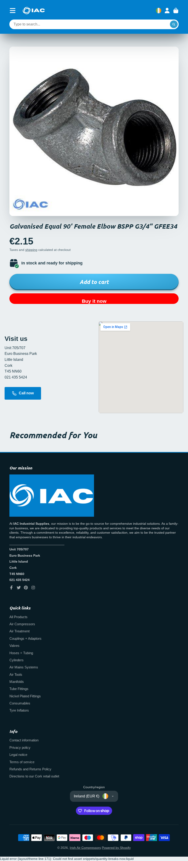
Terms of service (21, 762)
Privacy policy (19, 747)
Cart (176, 10)
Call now (26, 393)
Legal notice (18, 755)
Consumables (19, 703)
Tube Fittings (18, 689)
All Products (18, 617)
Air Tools (15, 674)
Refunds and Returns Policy (30, 769)
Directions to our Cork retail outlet (34, 776)
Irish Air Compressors (85, 848)
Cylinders (16, 660)
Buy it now (94, 301)
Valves (14, 646)
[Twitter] (19, 588)
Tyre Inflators (19, 710)
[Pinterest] (26, 588)
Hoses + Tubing (21, 653)
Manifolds (16, 682)
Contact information (24, 740)
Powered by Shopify (116, 848)
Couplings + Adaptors (25, 638)
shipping (31, 250)
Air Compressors (22, 624)
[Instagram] (33, 588)
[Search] (174, 24)
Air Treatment (19, 631)
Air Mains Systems (23, 667)
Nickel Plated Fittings (25, 696)
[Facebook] (11, 588)
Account (167, 10)
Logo (33, 10)
